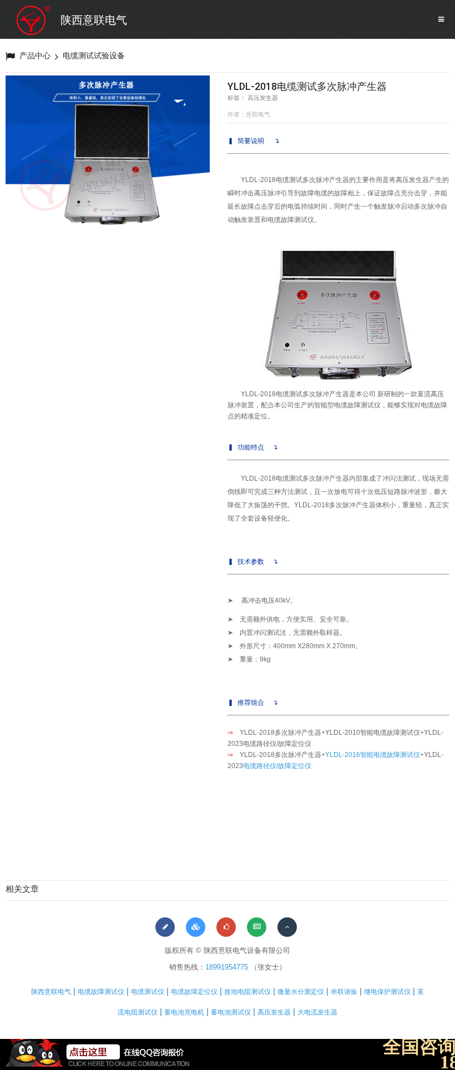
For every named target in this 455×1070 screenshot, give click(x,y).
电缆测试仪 (147, 992)
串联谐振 (344, 992)
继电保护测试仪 (387, 992)
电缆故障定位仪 (194, 992)
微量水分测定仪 (300, 992)
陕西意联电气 (93, 20)
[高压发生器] (108, 152)
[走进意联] (165, 927)
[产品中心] (195, 927)
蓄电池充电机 (184, 1012)
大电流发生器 (317, 1012)
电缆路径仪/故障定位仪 (277, 766)
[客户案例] (226, 927)
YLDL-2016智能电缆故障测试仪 (372, 755)
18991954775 (226, 967)
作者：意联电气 (249, 114)
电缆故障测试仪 (101, 992)
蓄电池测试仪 (231, 1012)
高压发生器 (274, 1012)
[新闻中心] (256, 927)
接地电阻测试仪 (247, 992)
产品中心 (34, 55)
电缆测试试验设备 (94, 55)
